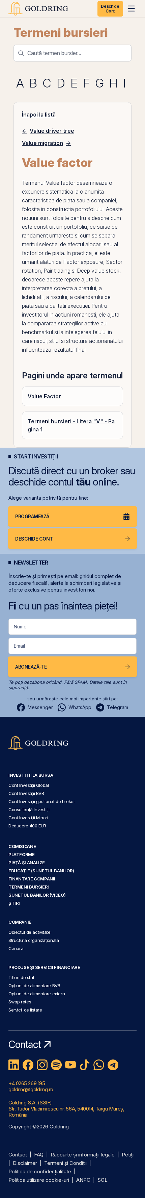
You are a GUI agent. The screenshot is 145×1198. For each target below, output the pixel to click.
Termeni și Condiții (65, 1163)
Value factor (60, 182)
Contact (17, 1155)
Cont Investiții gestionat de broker (41, 801)
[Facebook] (28, 1064)
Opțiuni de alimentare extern (36, 993)
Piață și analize (26, 862)
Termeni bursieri (60, 32)
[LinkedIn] (13, 1064)
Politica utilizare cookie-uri (38, 1180)
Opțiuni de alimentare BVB (34, 985)
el (96, 253)
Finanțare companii (31, 878)
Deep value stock (98, 270)
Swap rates (19, 1001)
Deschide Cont (110, 9)
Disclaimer (25, 1163)
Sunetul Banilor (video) (36, 895)
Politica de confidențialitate (39, 1172)
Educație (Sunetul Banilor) (41, 870)
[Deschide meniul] (131, 8)
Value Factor (44, 396)
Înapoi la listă (39, 114)
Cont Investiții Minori (28, 817)
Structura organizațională (33, 940)
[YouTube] (70, 1064)
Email (19, 646)
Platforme (21, 854)
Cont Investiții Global (28, 785)
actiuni (63, 314)
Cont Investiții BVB (26, 793)
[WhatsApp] (98, 1064)
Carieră (15, 948)
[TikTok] (84, 1064)
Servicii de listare (25, 1010)
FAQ (39, 1155)
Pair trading (57, 270)
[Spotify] (56, 1064)
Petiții (128, 1155)
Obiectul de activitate (29, 932)
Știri (14, 903)
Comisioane (22, 846)
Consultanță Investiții (29, 809)
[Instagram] (42, 1064)
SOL (102, 1180)
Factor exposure (83, 261)
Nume (20, 626)
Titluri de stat (21, 977)
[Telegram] (113, 1064)
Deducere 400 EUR (27, 825)
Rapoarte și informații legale (83, 1155)
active (91, 323)
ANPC (83, 1180)
